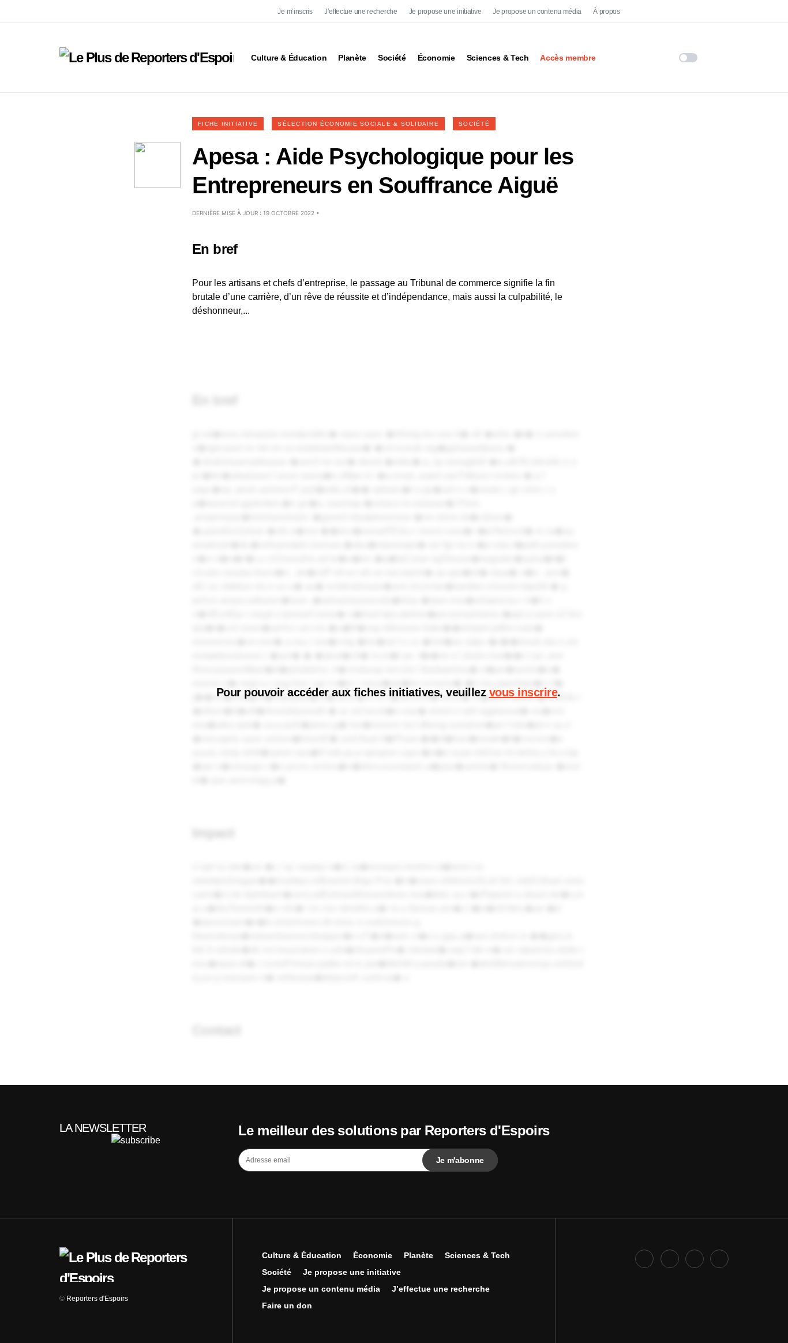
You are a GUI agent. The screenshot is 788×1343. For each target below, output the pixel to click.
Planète (418, 1255)
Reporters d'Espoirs (97, 1299)
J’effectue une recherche (360, 11)
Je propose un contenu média (537, 11)
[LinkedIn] (719, 11)
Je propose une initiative (445, 11)
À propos (606, 11)
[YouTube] (694, 11)
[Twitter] (670, 11)
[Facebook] (644, 11)
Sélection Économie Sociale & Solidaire (358, 124)
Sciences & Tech (477, 1255)
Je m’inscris (294, 11)
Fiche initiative (228, 124)
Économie (372, 1255)
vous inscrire (523, 692)
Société (474, 124)
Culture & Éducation (302, 1255)
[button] (688, 57)
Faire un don (287, 1305)
